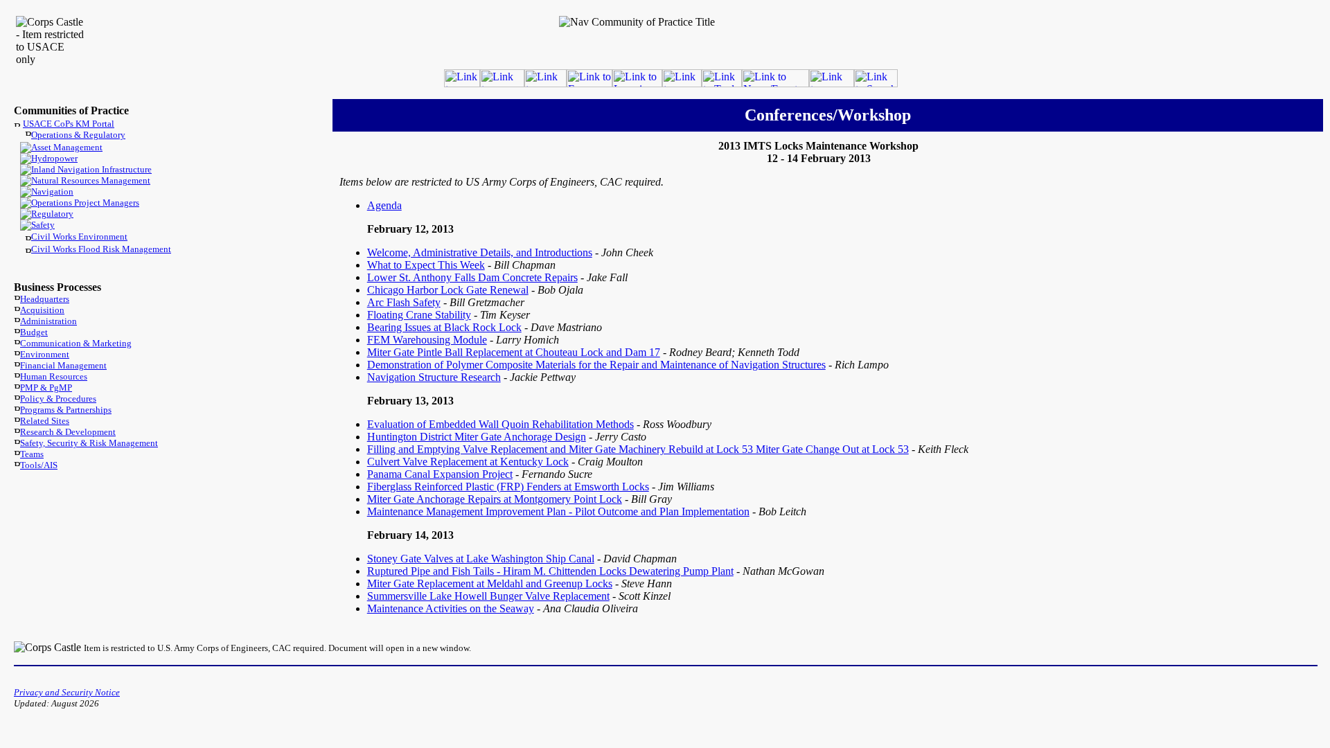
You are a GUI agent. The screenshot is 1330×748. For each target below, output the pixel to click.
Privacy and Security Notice (67, 692)
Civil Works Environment (79, 236)
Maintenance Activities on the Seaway (450, 608)
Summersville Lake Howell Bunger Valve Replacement (488, 596)
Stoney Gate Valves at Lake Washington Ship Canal (480, 558)
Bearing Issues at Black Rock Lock (444, 327)
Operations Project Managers (85, 202)
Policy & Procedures (58, 398)
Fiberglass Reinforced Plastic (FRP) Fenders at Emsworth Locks (508, 486)
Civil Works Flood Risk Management (101, 249)
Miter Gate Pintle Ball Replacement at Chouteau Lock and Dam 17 (513, 352)
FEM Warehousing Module (427, 340)
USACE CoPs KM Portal (68, 123)
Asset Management (67, 147)
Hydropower (54, 158)
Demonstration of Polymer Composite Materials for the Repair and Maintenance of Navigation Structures (596, 365)
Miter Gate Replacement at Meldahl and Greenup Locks (489, 583)
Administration (48, 321)
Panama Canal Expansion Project (440, 474)
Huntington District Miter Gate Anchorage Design (476, 437)
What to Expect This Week (426, 265)
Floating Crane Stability (419, 315)
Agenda (384, 205)
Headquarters (44, 299)
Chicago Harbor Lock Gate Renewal (448, 290)
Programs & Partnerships (66, 409)
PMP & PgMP (46, 387)
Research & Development (68, 432)
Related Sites (44, 421)
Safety (43, 225)
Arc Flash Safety (404, 302)
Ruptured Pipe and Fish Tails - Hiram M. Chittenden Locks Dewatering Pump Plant (550, 571)
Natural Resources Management (90, 180)
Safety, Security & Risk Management (89, 443)
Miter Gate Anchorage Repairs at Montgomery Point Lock (494, 499)
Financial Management (63, 365)
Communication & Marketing (76, 343)
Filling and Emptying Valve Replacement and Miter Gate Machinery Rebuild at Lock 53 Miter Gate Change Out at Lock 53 (638, 449)
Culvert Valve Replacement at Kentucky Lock (468, 461)
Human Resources (53, 376)
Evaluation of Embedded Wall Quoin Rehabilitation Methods (500, 424)
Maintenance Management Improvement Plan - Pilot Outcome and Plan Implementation (558, 511)
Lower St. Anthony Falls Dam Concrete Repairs (472, 277)
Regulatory (52, 213)
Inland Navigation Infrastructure (91, 169)
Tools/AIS (38, 465)
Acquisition (42, 310)
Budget (34, 332)
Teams (32, 454)
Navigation (52, 191)
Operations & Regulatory (78, 135)
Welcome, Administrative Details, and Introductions (479, 252)
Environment (44, 354)
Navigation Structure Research (434, 377)
